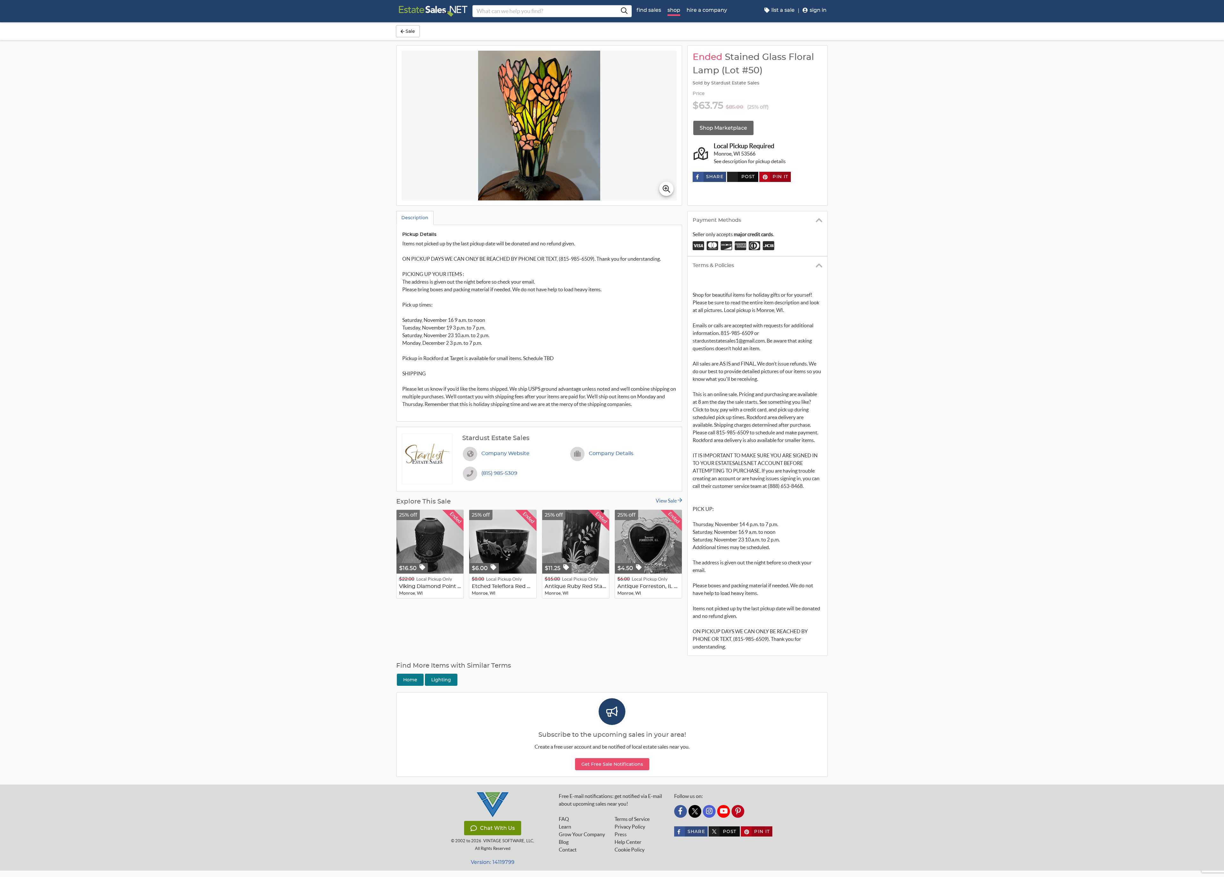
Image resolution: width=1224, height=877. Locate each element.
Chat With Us (497, 828)
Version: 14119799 (492, 862)
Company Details (611, 453)
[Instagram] (709, 811)
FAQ (564, 819)
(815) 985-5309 (499, 473)
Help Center (628, 842)
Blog (564, 842)
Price (699, 93)
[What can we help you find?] (624, 11)
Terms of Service (632, 819)
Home (410, 680)
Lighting (441, 680)
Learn (565, 827)
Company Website (505, 453)
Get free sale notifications (612, 764)
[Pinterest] (738, 811)
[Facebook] (680, 811)
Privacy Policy (630, 827)
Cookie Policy (630, 849)
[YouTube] (723, 811)
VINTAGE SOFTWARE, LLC (508, 840)
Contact (568, 849)
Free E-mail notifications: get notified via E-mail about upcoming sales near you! (610, 800)
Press (621, 834)
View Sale (667, 501)
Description (414, 218)
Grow (582, 834)
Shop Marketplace (723, 128)
